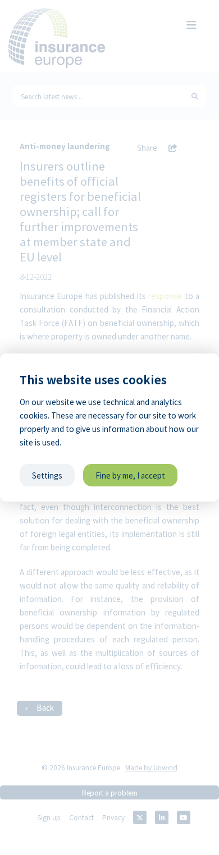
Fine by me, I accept (130, 475)
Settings (47, 475)
